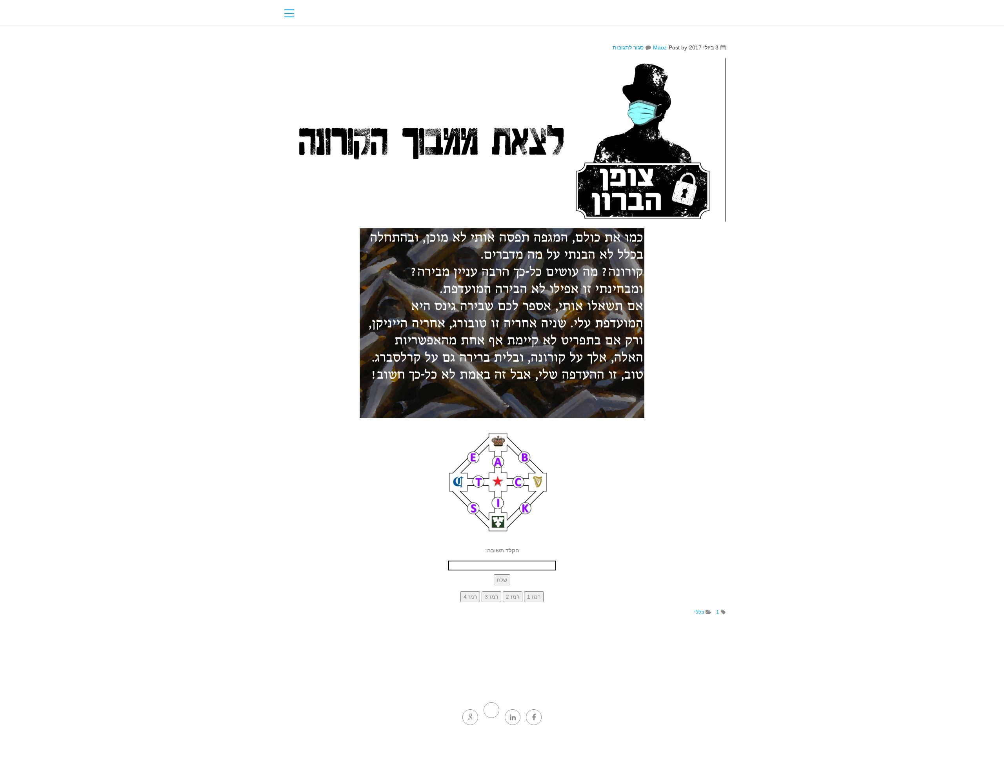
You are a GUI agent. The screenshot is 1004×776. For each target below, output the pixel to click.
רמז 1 (533, 597)
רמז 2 (512, 597)
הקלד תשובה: (502, 550)
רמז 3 (491, 597)
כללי (699, 612)
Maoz (660, 47)
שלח (502, 580)
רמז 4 (470, 597)
